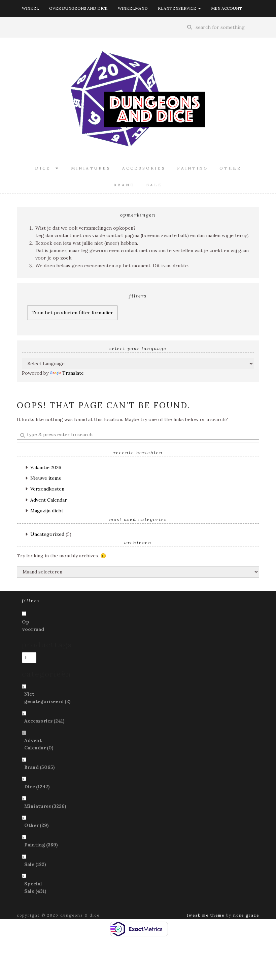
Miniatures (91, 168)
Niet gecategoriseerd (47, 697)
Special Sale (35, 887)
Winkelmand (133, 8)
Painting (192, 168)
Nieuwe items (45, 478)
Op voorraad (33, 625)
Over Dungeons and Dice (78, 8)
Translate (73, 373)
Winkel (30, 8)
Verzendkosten (47, 489)
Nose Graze (246, 915)
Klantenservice (178, 8)
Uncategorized (47, 534)
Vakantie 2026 (45, 467)
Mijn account (226, 8)
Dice (45, 168)
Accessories (144, 168)
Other (230, 168)
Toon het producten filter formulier (72, 313)
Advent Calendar (48, 500)
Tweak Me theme (206, 915)
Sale (154, 184)
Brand (124, 184)
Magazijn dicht (46, 511)
